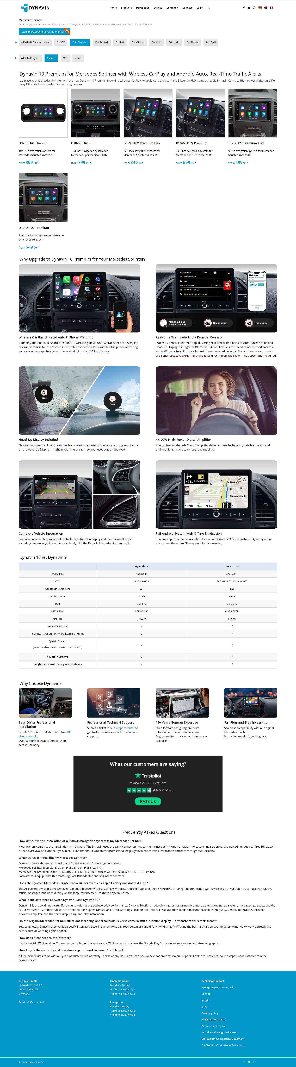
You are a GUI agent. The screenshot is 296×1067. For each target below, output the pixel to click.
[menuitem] (113, 7)
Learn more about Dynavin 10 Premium (43, 31)
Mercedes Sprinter (30, 20)
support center (125, 728)
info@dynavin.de (35, 1002)
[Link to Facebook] (243, 7)
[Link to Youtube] (249, 7)
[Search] (208, 7)
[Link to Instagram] (254, 7)
